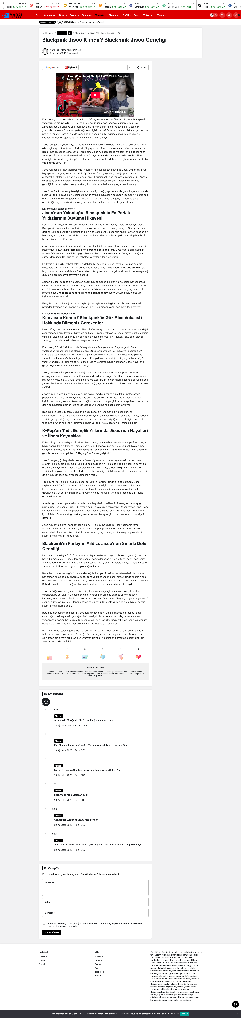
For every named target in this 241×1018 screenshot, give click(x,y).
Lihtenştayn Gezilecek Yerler (58, 208)
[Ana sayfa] (37, 15)
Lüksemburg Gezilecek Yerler (59, 313)
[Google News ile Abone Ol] (52, 67)
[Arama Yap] (222, 15)
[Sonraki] (3, 7)
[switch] (214, 15)
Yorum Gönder (52, 932)
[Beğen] (130, 67)
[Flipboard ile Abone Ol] (71, 67)
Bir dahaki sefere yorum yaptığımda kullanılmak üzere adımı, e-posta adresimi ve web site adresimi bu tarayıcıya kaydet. (94, 925)
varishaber (56, 50)
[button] (229, 15)
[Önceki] (3, 2)
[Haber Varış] (12, 14)
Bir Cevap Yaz (52, 868)
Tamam (185, 1014)
